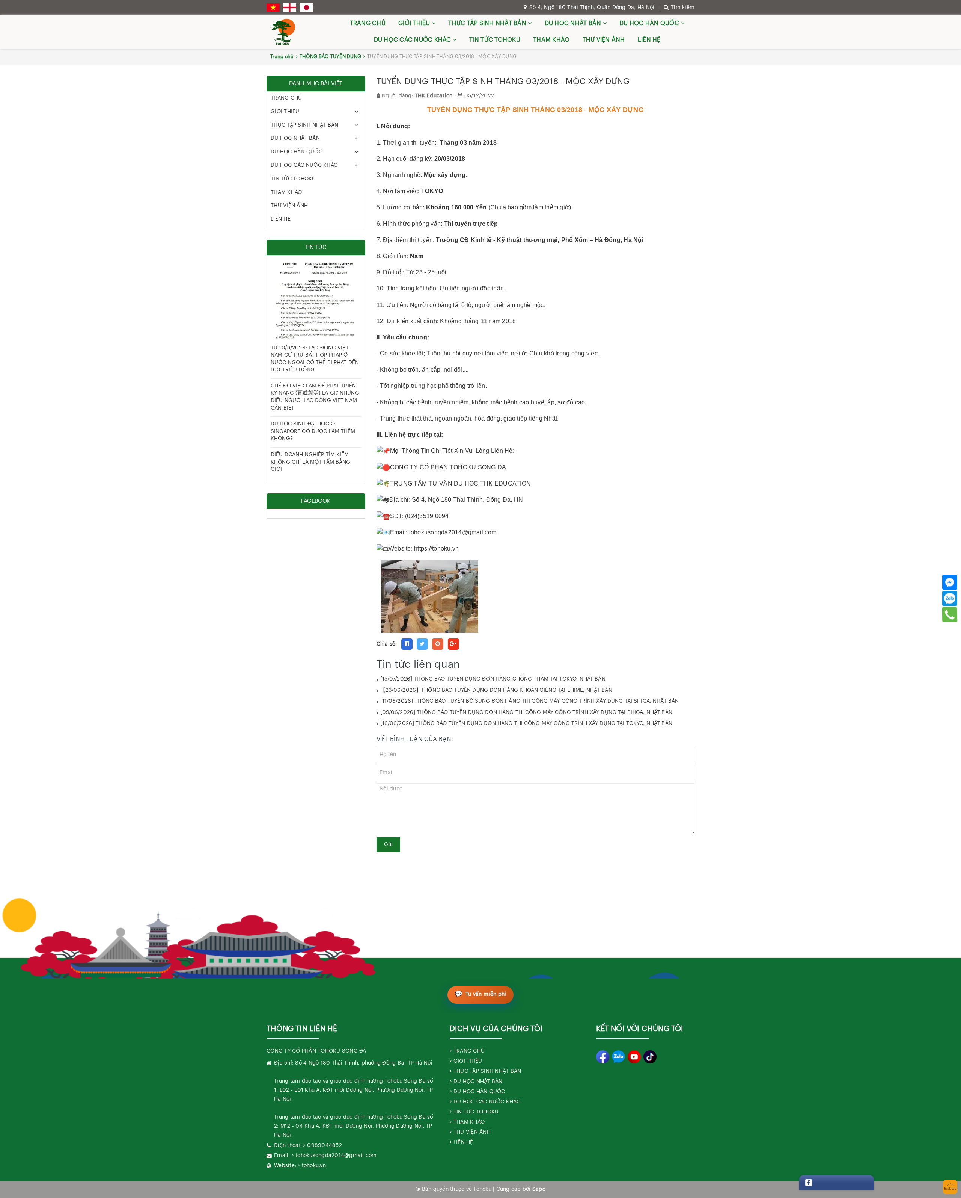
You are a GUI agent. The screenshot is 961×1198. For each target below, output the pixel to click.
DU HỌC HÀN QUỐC (650, 23)
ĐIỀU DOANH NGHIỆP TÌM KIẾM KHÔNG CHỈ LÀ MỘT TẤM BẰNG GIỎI (311, 462)
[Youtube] (634, 1056)
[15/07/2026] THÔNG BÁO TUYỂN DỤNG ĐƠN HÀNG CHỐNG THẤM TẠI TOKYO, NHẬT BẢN (493, 679)
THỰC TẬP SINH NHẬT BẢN (488, 23)
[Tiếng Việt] (273, 7)
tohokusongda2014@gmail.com (336, 1155)
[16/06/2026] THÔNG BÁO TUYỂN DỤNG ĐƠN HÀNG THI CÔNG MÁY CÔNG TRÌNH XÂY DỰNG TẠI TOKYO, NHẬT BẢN (526, 723)
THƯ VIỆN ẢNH (604, 40)
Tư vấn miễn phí (485, 994)
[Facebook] (949, 582)
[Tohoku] (283, 32)
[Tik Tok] (650, 1056)
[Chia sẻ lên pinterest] (437, 644)
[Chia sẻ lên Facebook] (407, 644)
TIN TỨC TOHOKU (494, 40)
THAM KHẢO (551, 40)
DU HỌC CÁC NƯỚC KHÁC (413, 40)
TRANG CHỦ (368, 23)
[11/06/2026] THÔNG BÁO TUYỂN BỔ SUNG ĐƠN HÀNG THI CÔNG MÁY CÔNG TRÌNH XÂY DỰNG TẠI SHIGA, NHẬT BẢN (529, 701)
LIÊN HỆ (649, 40)
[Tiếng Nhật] (306, 7)
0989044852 (324, 1145)
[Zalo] (949, 598)
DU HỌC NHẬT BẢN (574, 23)
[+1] (453, 644)
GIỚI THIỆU (415, 23)
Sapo (538, 1189)
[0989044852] (950, 614)
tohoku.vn (314, 1165)
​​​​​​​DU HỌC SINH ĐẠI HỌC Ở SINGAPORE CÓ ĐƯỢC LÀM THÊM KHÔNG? (313, 431)
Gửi (388, 844)
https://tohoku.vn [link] (436, 548)
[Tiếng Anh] (289, 7)
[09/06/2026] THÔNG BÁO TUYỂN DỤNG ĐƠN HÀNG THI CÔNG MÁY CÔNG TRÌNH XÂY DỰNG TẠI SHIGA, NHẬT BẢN (526, 712)
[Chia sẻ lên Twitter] (422, 644)
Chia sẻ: (387, 644)
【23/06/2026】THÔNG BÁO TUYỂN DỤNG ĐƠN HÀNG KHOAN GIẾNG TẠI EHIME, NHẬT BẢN (496, 690)
